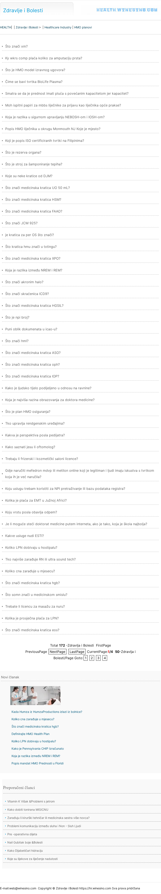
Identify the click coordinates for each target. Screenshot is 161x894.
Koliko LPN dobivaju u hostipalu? (31, 547)
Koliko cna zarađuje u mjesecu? (30, 571)
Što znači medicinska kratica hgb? (32, 583)
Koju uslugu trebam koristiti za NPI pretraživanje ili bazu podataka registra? (65, 488)
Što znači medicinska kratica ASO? (33, 353)
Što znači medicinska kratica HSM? (33, 199)
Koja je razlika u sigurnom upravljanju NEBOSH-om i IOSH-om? (55, 117)
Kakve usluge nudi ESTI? (24, 536)
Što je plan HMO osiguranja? (27, 411)
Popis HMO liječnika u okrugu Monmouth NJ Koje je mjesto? (52, 129)
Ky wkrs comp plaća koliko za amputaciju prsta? (43, 58)
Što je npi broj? (17, 317)
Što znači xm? (16, 46)
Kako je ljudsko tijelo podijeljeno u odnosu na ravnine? (48, 388)
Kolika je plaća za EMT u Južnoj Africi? (36, 500)
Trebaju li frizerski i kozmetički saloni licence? (41, 459)
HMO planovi (83, 27)
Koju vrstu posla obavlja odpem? (31, 512)
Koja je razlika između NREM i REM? (33, 270)
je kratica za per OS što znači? (29, 235)
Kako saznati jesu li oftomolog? (30, 447)
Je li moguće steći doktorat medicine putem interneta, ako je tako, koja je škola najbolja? (76, 524)
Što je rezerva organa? (23, 152)
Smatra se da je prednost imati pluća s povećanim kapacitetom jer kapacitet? (67, 93)
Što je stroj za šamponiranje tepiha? (33, 164)
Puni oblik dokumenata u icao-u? (31, 329)
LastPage (77, 652)
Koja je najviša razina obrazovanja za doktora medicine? (50, 400)
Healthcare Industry (57, 27)
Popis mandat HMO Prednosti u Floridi (38, 763)
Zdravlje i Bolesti (23, 10)
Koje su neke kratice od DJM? (28, 176)
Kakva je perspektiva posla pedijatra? (35, 435)
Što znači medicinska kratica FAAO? (33, 211)
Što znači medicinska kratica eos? (32, 630)
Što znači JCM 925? (21, 223)
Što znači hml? (17, 341)
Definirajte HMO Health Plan (30, 734)
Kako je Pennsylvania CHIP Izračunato (38, 748)
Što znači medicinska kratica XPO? (32, 258)
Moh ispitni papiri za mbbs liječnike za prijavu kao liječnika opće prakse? (63, 105)
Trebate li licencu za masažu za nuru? (35, 606)
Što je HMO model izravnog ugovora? (35, 70)
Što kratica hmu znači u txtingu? (31, 246)
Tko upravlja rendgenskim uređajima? (35, 423)
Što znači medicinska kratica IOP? (32, 376)
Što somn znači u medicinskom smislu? (36, 594)
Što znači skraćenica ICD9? (27, 294)
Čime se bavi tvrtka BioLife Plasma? (33, 82)
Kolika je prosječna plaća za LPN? (32, 618)
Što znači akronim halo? (24, 282)
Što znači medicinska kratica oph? (32, 364)
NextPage (57, 652)
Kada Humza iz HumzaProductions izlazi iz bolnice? (47, 711)
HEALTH (5, 27)
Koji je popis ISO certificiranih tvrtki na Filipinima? (44, 140)
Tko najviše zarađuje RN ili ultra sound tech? (40, 559)
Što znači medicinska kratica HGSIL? (34, 305)
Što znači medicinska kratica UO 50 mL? (37, 188)
